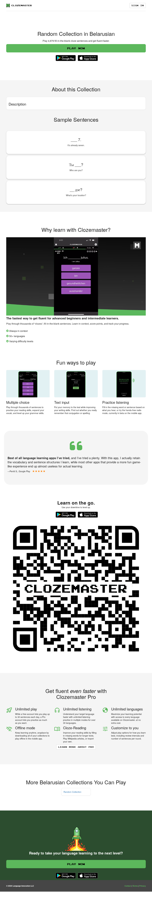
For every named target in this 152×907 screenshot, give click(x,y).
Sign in (137, 5)
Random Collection (72, 791)
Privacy (142, 886)
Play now (76, 48)
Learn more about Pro (76, 747)
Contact (128, 886)
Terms (135, 886)
